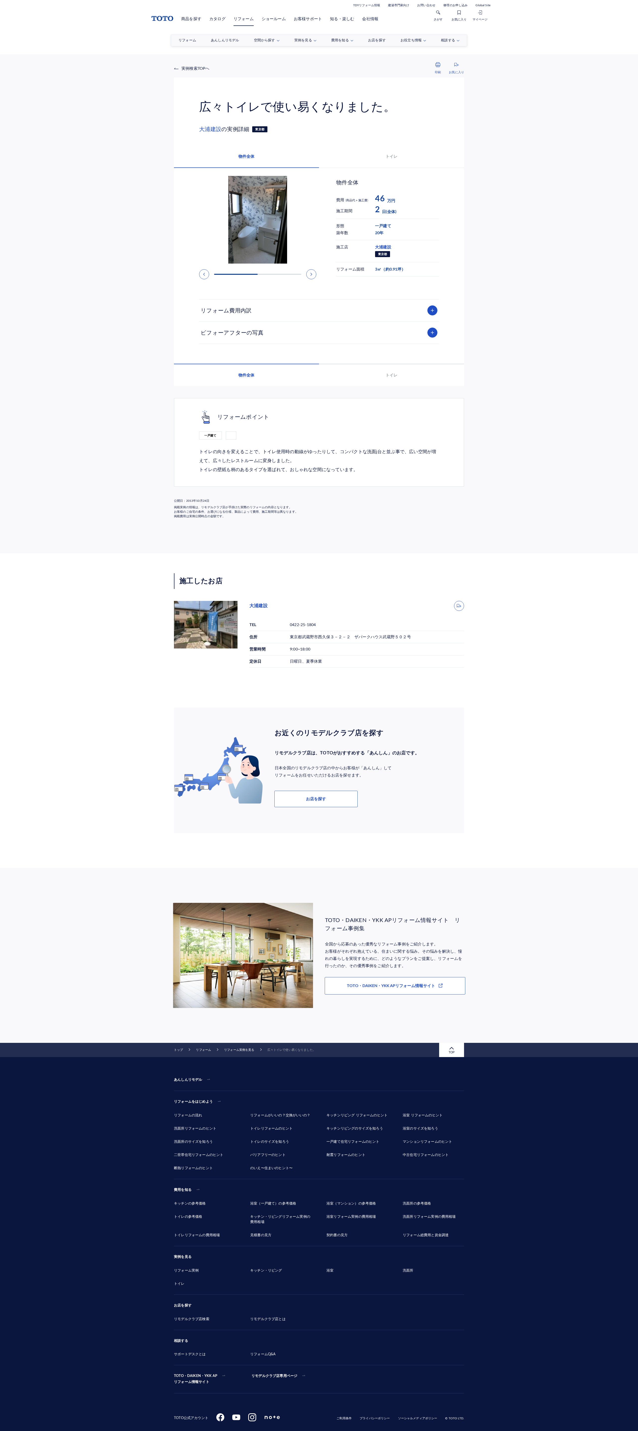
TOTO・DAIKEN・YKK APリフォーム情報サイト (391, 986)
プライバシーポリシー (375, 1418)
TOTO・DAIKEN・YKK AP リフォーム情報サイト (195, 1379)
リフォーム (244, 19)
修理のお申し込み (455, 5)
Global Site (483, 5)
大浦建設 (210, 129)
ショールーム (274, 19)
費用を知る (183, 1190)
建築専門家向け (398, 5)
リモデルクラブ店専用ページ (274, 1376)
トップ (178, 1049)
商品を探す (191, 19)
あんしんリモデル (188, 1079)
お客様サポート (308, 19)
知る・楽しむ (342, 19)
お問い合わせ (426, 5)
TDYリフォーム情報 (366, 5)
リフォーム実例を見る (239, 1049)
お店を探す (316, 799)
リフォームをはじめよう (193, 1101)
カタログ (217, 19)
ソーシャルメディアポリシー (417, 1418)
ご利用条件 (344, 1418)
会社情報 (370, 19)
